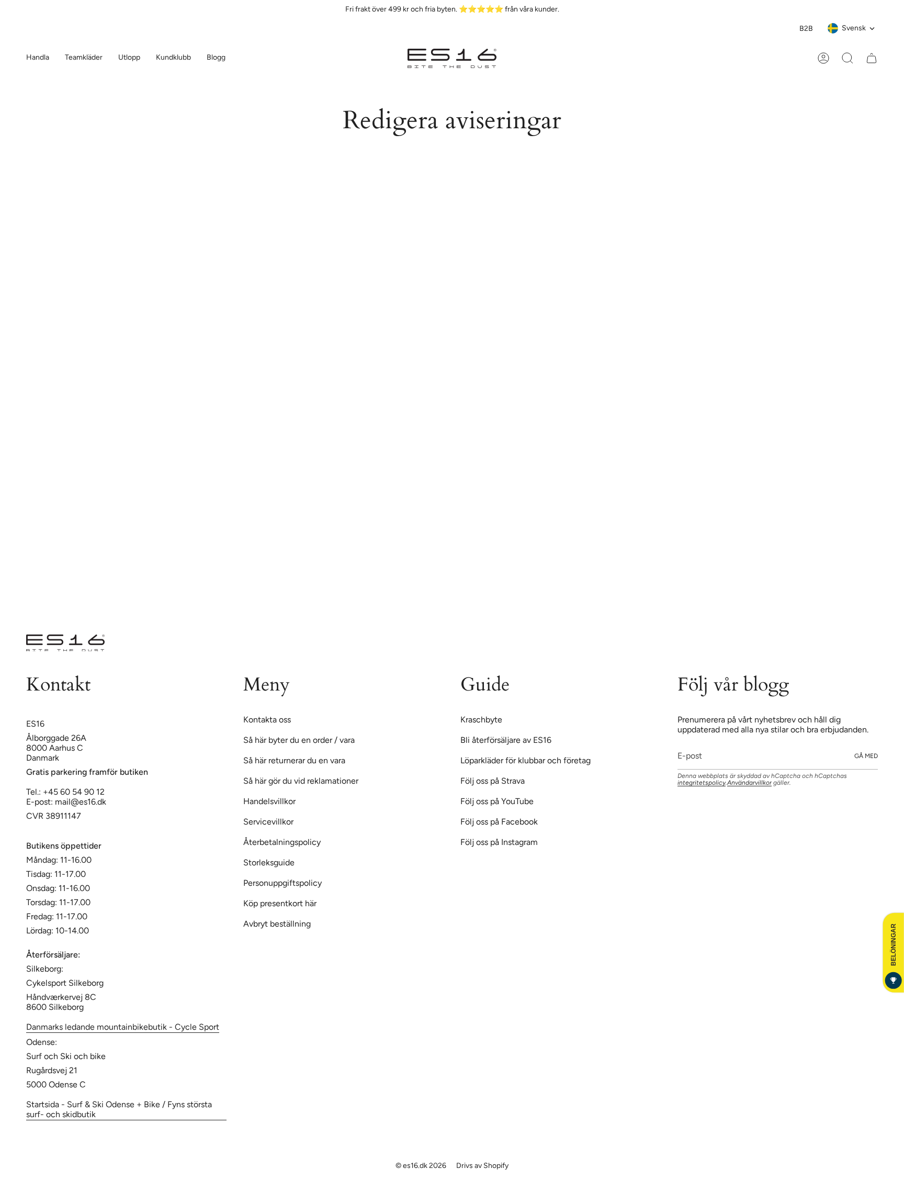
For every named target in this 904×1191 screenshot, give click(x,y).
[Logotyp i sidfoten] (65, 372)
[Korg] (872, 58)
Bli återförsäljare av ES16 (505, 469)
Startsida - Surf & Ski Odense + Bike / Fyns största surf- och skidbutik (119, 839)
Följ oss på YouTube (497, 531)
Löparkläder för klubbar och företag (525, 490)
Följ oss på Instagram (499, 571)
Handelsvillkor (269, 531)
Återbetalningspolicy (282, 571)
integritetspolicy (701, 512)
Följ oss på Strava (492, 510)
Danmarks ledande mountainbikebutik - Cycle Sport (122, 756)
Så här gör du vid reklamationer (300, 510)
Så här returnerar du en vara (294, 490)
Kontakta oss (267, 449)
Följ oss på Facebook (499, 551)
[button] (83, 58)
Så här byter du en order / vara (299, 469)
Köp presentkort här (280, 633)
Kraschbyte (481, 449)
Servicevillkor (268, 551)
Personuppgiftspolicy (282, 612)
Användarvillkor (749, 512)
